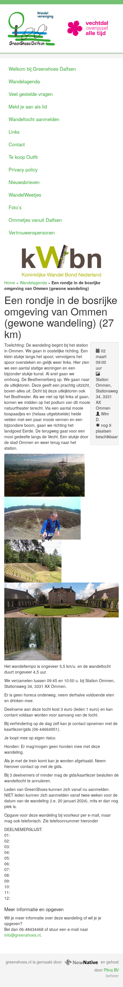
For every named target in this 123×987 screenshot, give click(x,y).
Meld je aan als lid (28, 106)
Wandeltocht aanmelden (34, 119)
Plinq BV (111, 970)
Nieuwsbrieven (24, 182)
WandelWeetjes (25, 194)
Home (9, 282)
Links (14, 131)
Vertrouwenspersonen (32, 232)
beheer (112, 975)
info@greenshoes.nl (22, 935)
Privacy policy (23, 169)
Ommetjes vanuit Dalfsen (35, 219)
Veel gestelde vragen (31, 93)
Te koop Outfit (23, 156)
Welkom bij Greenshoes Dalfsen (42, 68)
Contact (17, 144)
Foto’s (15, 207)
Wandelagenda (24, 81)
